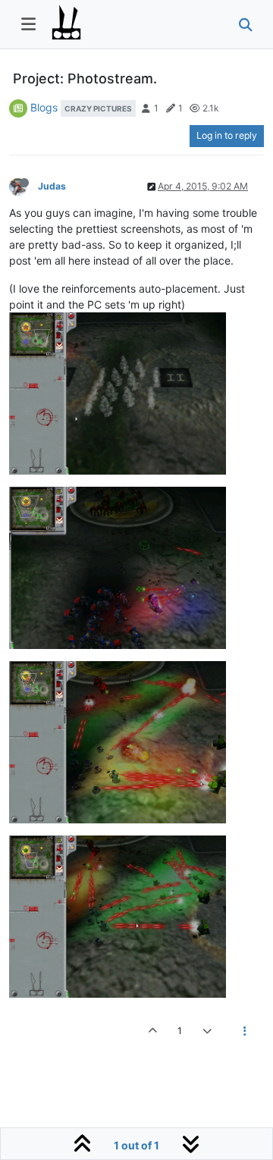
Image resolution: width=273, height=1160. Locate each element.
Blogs (44, 107)
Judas (52, 186)
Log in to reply (226, 135)
